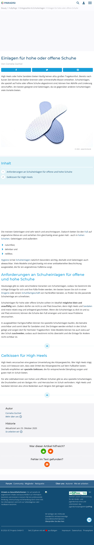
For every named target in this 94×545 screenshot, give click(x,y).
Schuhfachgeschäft (31, 293)
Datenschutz (77, 530)
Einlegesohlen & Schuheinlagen (32, 8)
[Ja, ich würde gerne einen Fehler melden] (47, 464)
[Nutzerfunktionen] (84, 3)
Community (18, 483)
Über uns (60, 484)
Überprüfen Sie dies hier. (55, 521)
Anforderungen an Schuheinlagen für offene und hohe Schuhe (39, 171)
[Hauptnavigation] (90, 3)
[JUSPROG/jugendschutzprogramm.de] (78, 493)
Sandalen (87, 306)
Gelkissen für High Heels (20, 177)
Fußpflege (13, 8)
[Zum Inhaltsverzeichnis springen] (47, 346)
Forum (9, 484)
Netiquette (39, 483)
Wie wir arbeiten (81, 483)
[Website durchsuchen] (78, 3)
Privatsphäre (88, 530)
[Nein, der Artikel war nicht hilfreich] (50, 451)
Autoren (69, 483)
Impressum (66, 530)
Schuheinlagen (23, 260)
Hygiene (5, 260)
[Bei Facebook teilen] (16, 70)
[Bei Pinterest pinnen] (78, 70)
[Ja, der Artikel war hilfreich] (43, 451)
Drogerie (5, 293)
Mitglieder (29, 483)
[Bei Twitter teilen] (47, 70)
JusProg (89, 506)
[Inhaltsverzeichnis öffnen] (89, 519)
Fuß (86, 231)
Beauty (4, 8)
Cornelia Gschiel (13, 413)
